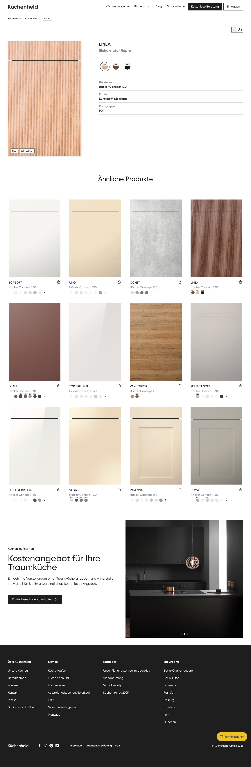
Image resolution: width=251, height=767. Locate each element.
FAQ (51, 700)
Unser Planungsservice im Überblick (126, 670)
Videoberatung (113, 678)
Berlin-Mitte (171, 678)
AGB (117, 745)
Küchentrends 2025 (116, 692)
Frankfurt (169, 692)
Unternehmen (17, 678)
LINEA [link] (47, 18)
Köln (166, 714)
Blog (159, 6)
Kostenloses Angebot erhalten (32, 599)
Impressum (76, 745)
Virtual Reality (112, 685)
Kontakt (13, 692)
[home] (23, 6)
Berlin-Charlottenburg (178, 670)
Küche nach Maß (59, 678)
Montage (54, 714)
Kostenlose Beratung (205, 6)
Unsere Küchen (18, 670)
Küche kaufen (15, 18)
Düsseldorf (171, 685)
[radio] (234, 29)
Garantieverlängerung (63, 707)
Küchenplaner (57, 685)
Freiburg (169, 700)
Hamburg (170, 707)
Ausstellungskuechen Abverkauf (69, 692)
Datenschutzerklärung (98, 745)
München (170, 722)
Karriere (13, 685)
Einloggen (233, 6)
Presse (12, 700)
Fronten (32, 18)
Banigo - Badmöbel (21, 707)
